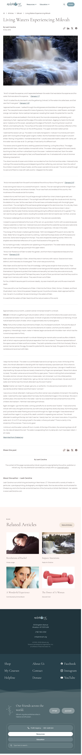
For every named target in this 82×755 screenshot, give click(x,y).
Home (4, 13)
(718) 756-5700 (40, 632)
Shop (7, 664)
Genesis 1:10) (25, 103)
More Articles (67, 525)
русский (68, 711)
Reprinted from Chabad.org (13, 437)
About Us (38, 664)
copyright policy (63, 467)
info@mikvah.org (40, 637)
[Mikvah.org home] (14, 4)
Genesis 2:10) (15, 254)
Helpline (9, 678)
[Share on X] (72, 28)
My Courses (11, 671)
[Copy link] (64, 28)
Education (44, 4)
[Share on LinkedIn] (68, 28)
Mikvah (19, 13)
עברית (54, 711)
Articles (11, 13)
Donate (70, 4)
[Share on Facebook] (76, 28)
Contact (37, 671)
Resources (31, 4)
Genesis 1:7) (35, 96)
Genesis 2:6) (69, 182)
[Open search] (64, 4)
